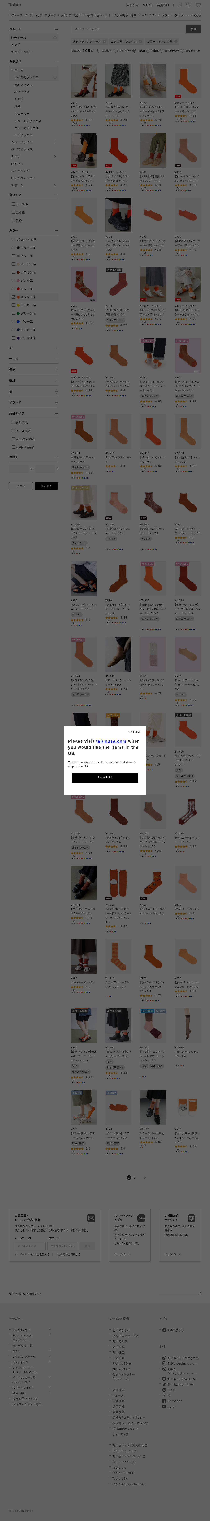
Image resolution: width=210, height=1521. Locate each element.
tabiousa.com (111, 741)
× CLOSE (134, 732)
